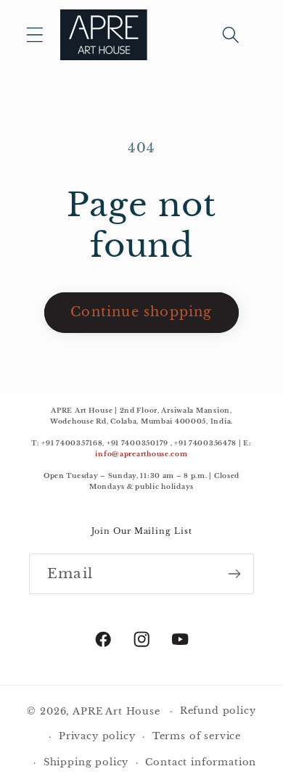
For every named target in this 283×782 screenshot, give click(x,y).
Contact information (200, 762)
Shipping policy (86, 762)
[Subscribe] (234, 573)
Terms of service (196, 736)
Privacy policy (97, 736)
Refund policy (218, 710)
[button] (35, 35)
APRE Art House (116, 711)
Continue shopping (141, 312)
